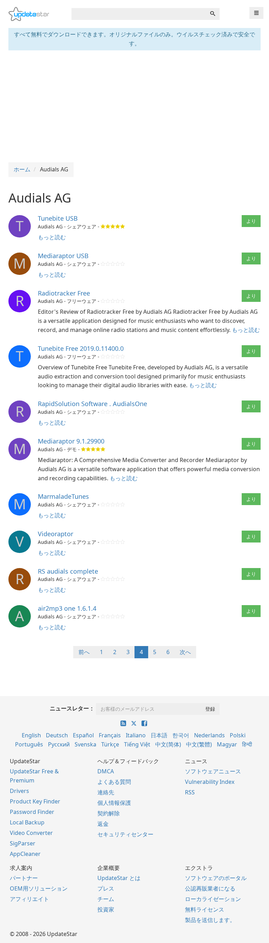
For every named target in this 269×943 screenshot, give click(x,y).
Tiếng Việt (137, 744)
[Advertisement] (134, 106)
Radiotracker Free (64, 293)
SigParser (22, 843)
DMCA (105, 771)
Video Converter (31, 833)
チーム (105, 899)
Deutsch (57, 735)
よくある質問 (114, 782)
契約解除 (108, 813)
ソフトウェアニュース (213, 771)
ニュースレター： (72, 708)
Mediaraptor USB (63, 255)
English (31, 735)
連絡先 (105, 792)
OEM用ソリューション (39, 888)
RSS (190, 792)
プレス (105, 888)
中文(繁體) (199, 744)
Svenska (85, 744)
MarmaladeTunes (63, 496)
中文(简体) (168, 744)
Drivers (19, 791)
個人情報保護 (114, 803)
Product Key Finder (35, 801)
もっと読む (52, 237)
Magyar (227, 744)
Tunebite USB (58, 218)
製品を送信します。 (210, 920)
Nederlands (209, 735)
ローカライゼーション (213, 899)
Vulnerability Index (209, 782)
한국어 (180, 735)
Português (29, 744)
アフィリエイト (29, 899)
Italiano (136, 735)
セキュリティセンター (125, 834)
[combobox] (138, 14)
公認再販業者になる (210, 888)
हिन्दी (247, 744)
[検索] (213, 14)
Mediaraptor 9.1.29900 (71, 441)
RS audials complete (68, 571)
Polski (238, 735)
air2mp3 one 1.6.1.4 (67, 608)
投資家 (105, 909)
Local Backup (27, 822)
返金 (103, 824)
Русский (59, 744)
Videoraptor (55, 534)
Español (83, 735)
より (251, 221)
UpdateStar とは (118, 878)
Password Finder (32, 812)
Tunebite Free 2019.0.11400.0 (81, 348)
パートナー (24, 878)
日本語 (159, 735)
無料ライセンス (204, 909)
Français (110, 735)
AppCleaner (25, 854)
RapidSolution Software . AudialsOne (92, 403)
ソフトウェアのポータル (216, 878)
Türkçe (110, 744)
